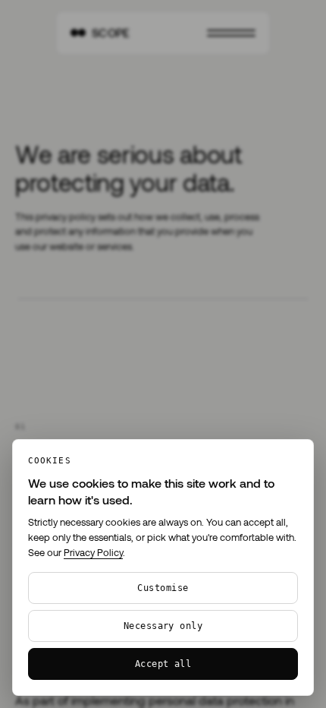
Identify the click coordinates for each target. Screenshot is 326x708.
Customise (162, 588)
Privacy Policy (93, 552)
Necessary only (163, 626)
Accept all (163, 664)
